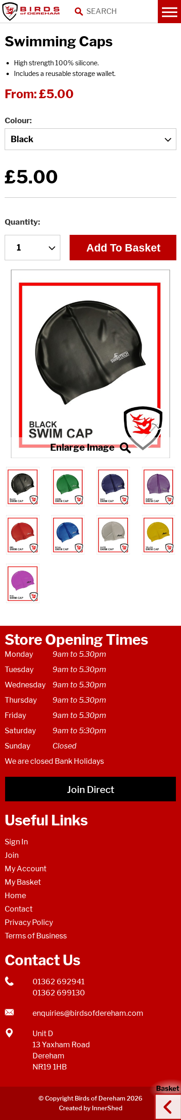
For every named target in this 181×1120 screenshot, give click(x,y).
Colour (17, 120)
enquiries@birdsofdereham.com (87, 1013)
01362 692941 (58, 981)
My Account (25, 868)
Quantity (21, 222)
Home (15, 895)
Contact (18, 909)
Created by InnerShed (91, 1108)
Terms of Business (36, 935)
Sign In (16, 841)
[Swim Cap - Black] (90, 364)
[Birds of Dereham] (32, 11)
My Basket (23, 882)
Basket (165, 1098)
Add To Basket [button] (123, 248)
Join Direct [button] (90, 789)
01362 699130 (58, 992)
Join (12, 855)
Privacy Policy (29, 922)
